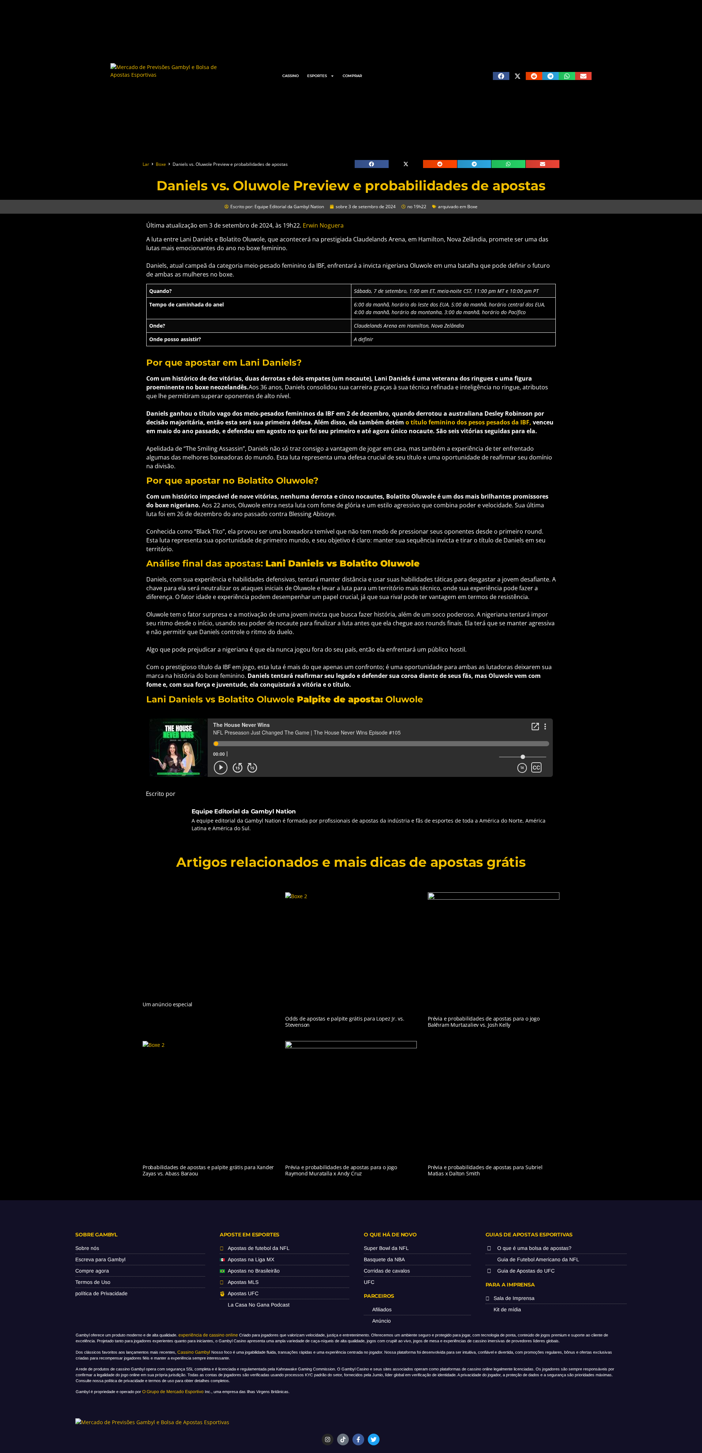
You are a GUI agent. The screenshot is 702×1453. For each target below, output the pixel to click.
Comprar (352, 75)
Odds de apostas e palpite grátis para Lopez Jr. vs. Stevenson (344, 1021)
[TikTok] (343, 1439)
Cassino (290, 75)
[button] (501, 76)
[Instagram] (327, 1439)
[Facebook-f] (358, 1439)
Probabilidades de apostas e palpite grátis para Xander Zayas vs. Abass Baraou (208, 1170)
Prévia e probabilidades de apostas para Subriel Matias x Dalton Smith (485, 1170)
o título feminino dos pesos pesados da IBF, (469, 422)
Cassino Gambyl (193, 1352)
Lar (146, 164)
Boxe (161, 164)
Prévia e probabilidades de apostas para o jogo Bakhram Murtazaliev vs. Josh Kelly (484, 1021)
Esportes (317, 75)
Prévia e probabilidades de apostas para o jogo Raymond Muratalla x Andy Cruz (341, 1170)
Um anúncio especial (167, 1004)
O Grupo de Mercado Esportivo (173, 1391)
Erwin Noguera (323, 225)
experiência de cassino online (208, 1335)
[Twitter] (374, 1439)
